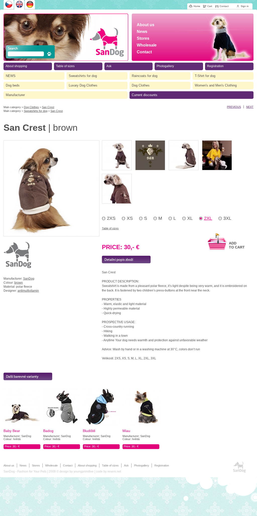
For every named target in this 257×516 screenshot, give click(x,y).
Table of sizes (110, 228)
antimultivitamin (28, 290)
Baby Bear (12, 431)
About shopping (87, 465)
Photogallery (141, 465)
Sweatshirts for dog (35, 110)
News (23, 465)
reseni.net (114, 471)
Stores (36, 465)
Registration (161, 465)
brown (18, 282)
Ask (126, 465)
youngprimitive (84, 471)
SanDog (28, 278)
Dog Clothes (31, 107)
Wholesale (51, 465)
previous (234, 106)
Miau (126, 431)
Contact (68, 465)
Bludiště (89, 431)
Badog (48, 431)
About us (9, 465)
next (249, 106)
